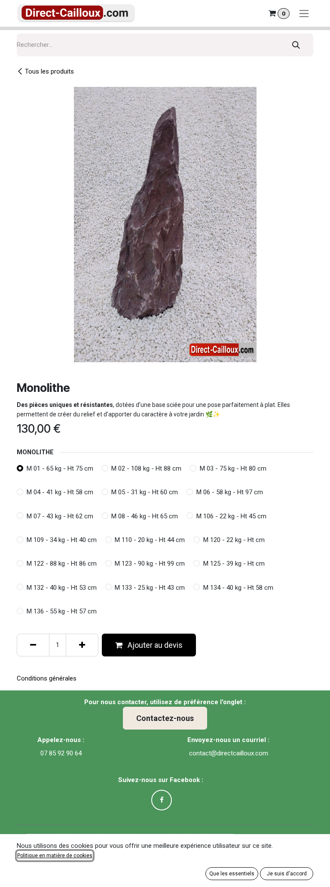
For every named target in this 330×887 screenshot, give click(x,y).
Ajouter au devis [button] (154, 645)
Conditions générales (46, 678)
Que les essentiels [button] (231, 874)
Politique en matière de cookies (54, 856)
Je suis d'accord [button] (287, 874)
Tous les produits (49, 71)
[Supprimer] (33, 645)
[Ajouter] (82, 645)
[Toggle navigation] (304, 13)
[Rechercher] (296, 45)
